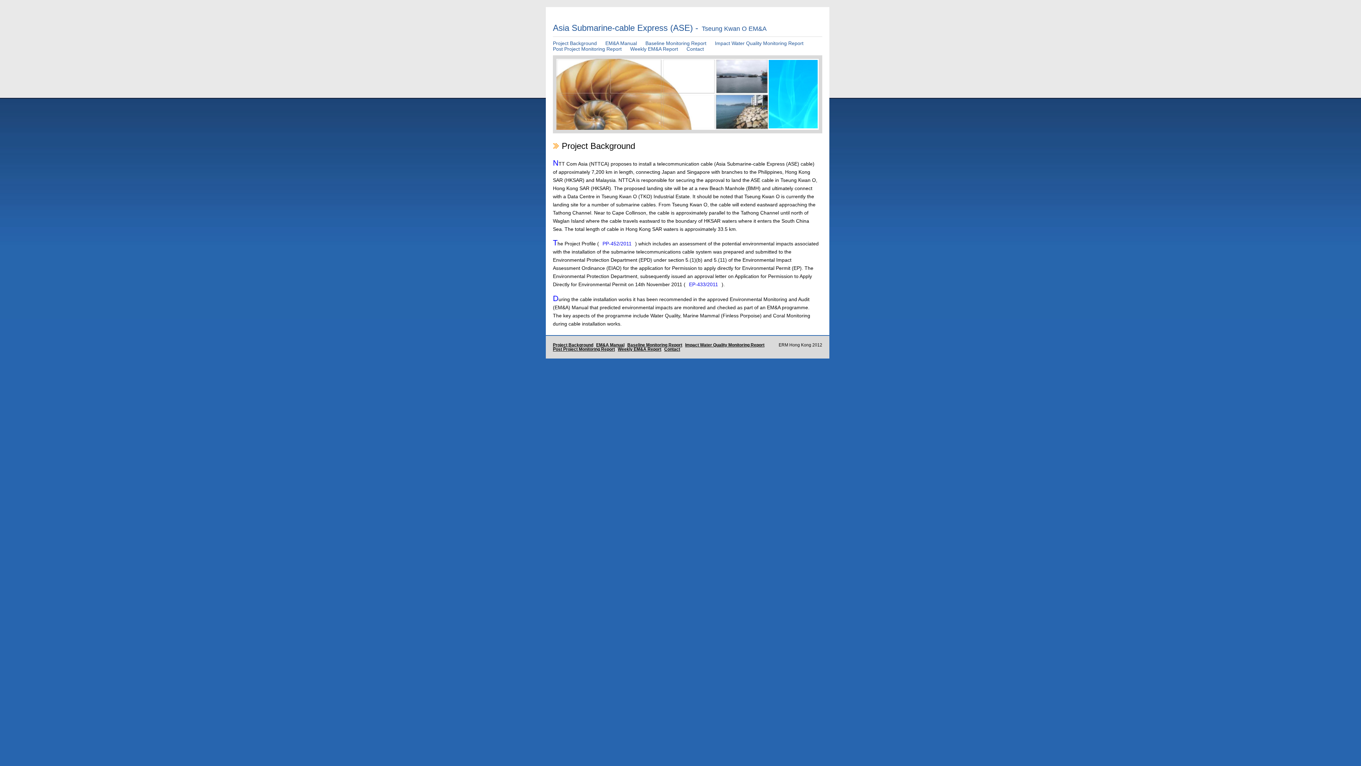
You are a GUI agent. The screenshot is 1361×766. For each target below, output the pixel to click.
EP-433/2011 (703, 284)
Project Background (575, 43)
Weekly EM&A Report (654, 49)
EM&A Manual (621, 43)
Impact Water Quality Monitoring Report (759, 43)
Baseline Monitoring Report (675, 43)
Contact (695, 49)
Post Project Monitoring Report (587, 49)
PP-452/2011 (617, 243)
